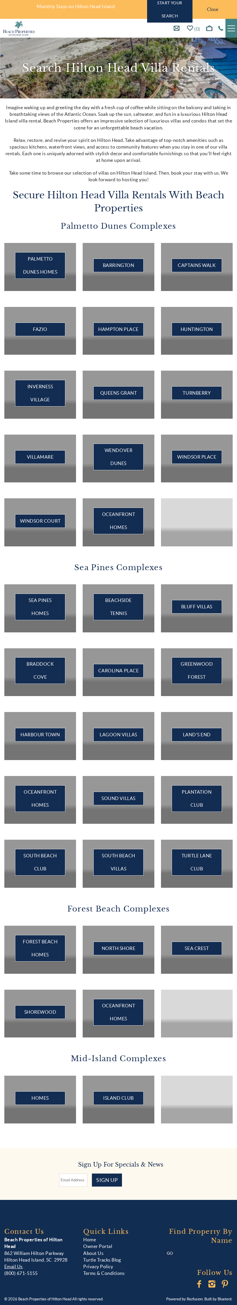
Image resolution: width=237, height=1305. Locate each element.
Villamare (40, 457)
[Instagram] (213, 1284)
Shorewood (40, 1012)
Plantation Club (197, 798)
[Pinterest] (226, 1284)
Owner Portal (97, 1246)
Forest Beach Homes (40, 948)
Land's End (197, 734)
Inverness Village (40, 393)
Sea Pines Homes (40, 607)
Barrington (118, 265)
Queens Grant (118, 393)
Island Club (118, 1098)
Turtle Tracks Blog (102, 1259)
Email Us (13, 1266)
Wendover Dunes (118, 457)
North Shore (119, 948)
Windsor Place (196, 457)
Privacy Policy (98, 1266)
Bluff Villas (196, 606)
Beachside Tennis (118, 607)
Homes (40, 1098)
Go (170, 1253)
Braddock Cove (40, 670)
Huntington (197, 329)
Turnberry (197, 393)
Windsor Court (40, 521)
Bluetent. (225, 1299)
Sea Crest (197, 948)
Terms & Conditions (104, 1273)
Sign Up (107, 1180)
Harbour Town (40, 734)
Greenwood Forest (197, 670)
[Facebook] (199, 1284)
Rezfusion (195, 1299)
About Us (93, 1253)
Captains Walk (197, 265)
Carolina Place (118, 670)
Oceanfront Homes (118, 521)
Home (89, 1239)
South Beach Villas (118, 862)
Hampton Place (118, 329)
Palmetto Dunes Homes (40, 265)
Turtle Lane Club (197, 862)
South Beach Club (40, 862)
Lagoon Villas (118, 734)
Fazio (40, 329)
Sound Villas (118, 798)
